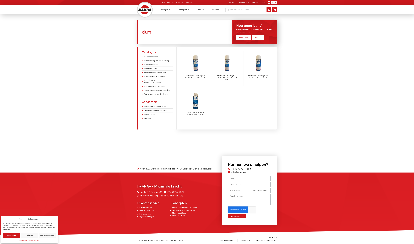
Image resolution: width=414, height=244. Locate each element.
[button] (54, 219)
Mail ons (170, 2)
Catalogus (164, 10)
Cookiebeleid (23, 240)
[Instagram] (275, 2)
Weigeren (29, 235)
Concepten (182, 10)
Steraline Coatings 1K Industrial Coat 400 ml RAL (226, 77)
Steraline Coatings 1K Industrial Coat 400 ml (195, 76)
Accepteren (11, 235)
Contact (215, 10)
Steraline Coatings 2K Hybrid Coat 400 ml (258, 76)
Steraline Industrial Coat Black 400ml (196, 114)
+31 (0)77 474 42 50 (185, 2)
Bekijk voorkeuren (47, 235)
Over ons (201, 10)
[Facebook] (269, 2)
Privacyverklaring (33, 240)
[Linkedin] (272, 2)
